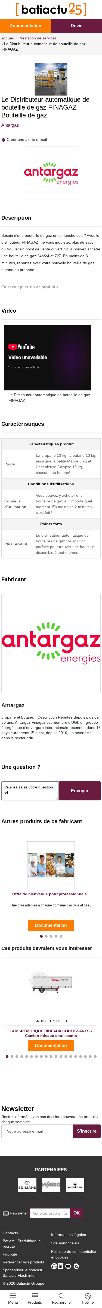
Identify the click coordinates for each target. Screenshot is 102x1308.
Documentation (25, 25)
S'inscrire (87, 1131)
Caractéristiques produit (51, 444)
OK (76, 1213)
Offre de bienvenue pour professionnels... (51, 894)
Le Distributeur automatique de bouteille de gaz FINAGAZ (49, 398)
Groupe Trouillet (51, 1021)
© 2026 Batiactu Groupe (23, 1283)
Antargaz (10, 125)
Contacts (10, 1233)
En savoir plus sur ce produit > (29, 287)
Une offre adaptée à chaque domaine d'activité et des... (51, 905)
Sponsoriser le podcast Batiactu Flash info (22, 1273)
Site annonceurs (65, 1243)
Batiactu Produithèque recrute (22, 1243)
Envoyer (79, 790)
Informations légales (68, 1234)
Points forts (51, 524)
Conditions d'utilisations (51, 484)
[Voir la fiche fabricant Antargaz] (51, 643)
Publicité (10, 1254)
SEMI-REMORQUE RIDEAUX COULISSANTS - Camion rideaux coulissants (51, 1033)
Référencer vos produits (23, 1262)
